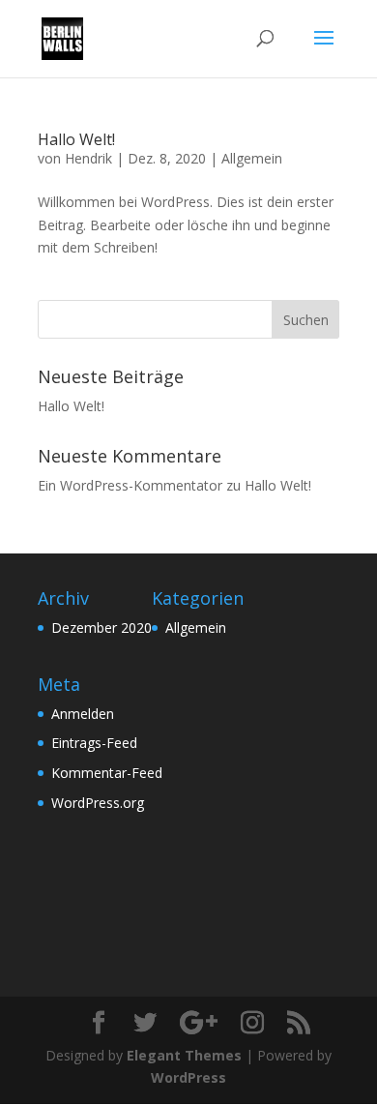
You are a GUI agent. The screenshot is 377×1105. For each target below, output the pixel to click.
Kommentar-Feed (106, 772)
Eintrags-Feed (94, 742)
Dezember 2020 (101, 627)
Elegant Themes (184, 1055)
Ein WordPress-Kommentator (130, 485)
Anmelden (82, 713)
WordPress (188, 1077)
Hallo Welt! (76, 139)
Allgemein (251, 158)
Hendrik (88, 158)
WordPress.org (97, 802)
